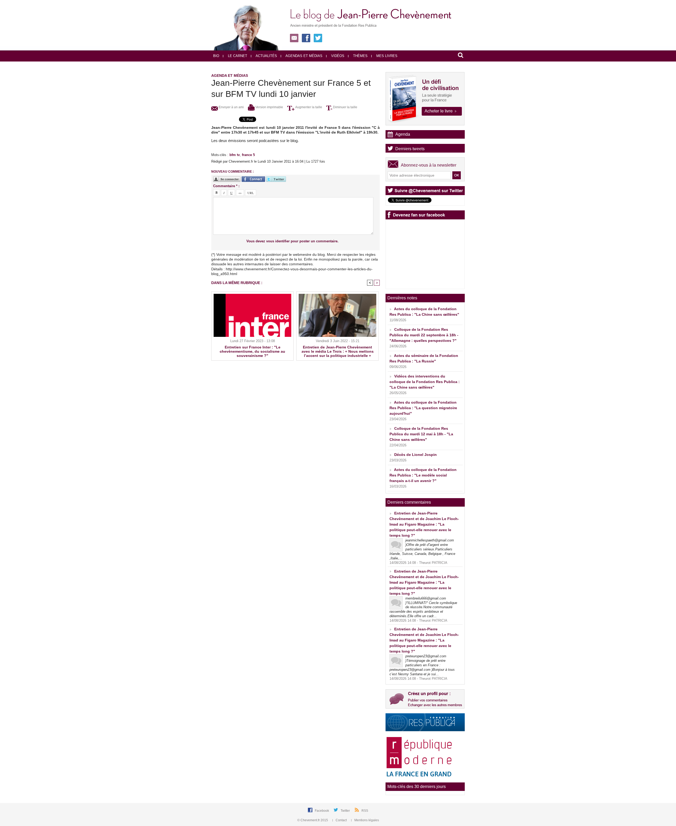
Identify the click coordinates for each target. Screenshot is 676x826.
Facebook (322, 811)
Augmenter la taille (308, 107)
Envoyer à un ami (231, 107)
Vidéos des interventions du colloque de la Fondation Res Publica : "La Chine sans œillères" (424, 381)
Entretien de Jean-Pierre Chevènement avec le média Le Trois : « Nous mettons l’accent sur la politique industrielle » (338, 351)
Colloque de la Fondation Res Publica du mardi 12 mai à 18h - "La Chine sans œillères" (421, 434)
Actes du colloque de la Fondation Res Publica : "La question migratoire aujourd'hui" (423, 408)
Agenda (402, 134)
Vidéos (337, 56)
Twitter (346, 811)
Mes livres (386, 56)
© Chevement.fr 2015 (313, 820)
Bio (216, 56)
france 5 (248, 155)
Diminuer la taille (344, 107)
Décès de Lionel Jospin (415, 454)
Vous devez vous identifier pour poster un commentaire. (292, 241)
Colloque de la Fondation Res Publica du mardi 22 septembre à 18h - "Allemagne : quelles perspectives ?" (423, 335)
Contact (341, 820)
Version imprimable (269, 107)
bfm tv (234, 155)
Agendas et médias (303, 56)
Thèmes (360, 56)
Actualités (266, 56)
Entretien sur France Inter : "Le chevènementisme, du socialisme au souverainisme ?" (252, 351)
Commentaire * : (226, 186)
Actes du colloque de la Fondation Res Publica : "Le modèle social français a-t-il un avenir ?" (423, 475)
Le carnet (237, 56)
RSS (365, 811)
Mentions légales (366, 820)
